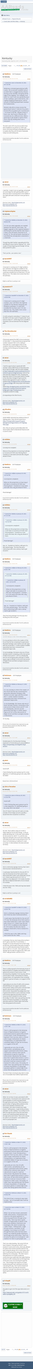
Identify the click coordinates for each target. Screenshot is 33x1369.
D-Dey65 (7, 1281)
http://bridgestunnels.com (18, 202)
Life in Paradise (9, 787)
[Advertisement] (16, 40)
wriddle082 (8, 899)
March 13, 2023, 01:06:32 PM (9, 1020)
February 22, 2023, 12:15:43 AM (10, 680)
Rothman (7, 675)
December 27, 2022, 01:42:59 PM (10, 336)
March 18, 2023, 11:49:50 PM (9, 1285)
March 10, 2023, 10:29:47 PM (9, 863)
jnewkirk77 (8, 287)
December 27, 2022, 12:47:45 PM (10, 291)
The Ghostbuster (10, 331)
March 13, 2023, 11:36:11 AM (9, 965)
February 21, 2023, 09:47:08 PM (10, 635)
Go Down (4, 65)
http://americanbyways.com (10, 204)
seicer (6, 182)
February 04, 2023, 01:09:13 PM (10, 509)
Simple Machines (21, 1365)
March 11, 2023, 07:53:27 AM (9, 903)
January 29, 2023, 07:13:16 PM (10, 469)
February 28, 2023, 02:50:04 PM (10, 827)
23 (26, 65)
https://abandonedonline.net (10, 205)
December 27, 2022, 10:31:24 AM (10, 216)
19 (17, 65)
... (15, 65)
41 (29, 65)
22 (24, 65)
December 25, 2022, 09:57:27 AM (10, 186)
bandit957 (8, 259)
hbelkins (7, 74)
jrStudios (7, 409)
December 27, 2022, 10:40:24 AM (10, 263)
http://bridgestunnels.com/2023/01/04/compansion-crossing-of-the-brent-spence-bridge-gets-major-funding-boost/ (16, 388)
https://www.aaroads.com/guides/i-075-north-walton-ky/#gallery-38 (16, 1293)
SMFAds (13, 1367)
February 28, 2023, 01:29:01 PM (10, 791)
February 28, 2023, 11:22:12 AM (10, 737)
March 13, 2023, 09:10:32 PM (9, 1138)
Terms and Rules (15, 1363)
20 (19, 65)
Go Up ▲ (23, 1363)
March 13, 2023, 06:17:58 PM (9, 1093)
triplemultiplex (9, 211)
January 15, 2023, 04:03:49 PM (10, 414)
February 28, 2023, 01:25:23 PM (10, 765)
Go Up (3, 1349)
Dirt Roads (8, 1133)
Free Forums (19, 1367)
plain (6, 760)
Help (9, 1363)
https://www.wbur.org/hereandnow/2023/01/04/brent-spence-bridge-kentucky (16, 372)
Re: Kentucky (6, 77)
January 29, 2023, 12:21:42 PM (10, 444)
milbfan (7, 439)
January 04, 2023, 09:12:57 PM (10, 362)
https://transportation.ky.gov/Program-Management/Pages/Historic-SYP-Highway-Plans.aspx (15, 422)
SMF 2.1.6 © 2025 (12, 1365)
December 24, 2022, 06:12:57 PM (10, 78)
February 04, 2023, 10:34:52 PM (10, 563)
